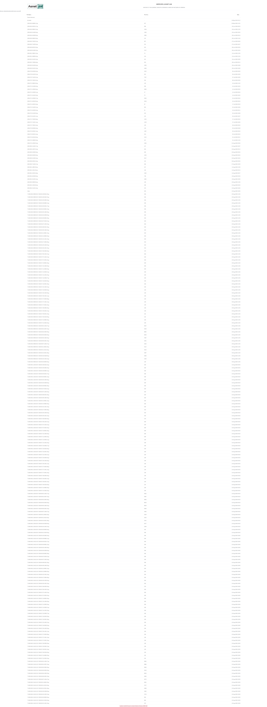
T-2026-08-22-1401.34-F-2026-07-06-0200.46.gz (38, 586)
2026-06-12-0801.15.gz (32, 53)
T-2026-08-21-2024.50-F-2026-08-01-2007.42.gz (38, 496)
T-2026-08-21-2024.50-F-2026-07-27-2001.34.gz (38, 472)
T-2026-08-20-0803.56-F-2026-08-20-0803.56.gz (38, 361)
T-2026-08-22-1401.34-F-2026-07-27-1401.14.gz (38, 637)
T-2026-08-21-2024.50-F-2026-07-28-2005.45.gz (38, 475)
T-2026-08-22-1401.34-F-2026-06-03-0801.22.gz (38, 544)
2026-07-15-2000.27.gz (32, 98)
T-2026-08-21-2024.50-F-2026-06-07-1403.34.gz (38, 391)
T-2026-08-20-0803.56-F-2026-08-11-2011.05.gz (38, 349)
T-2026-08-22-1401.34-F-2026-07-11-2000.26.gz (38, 604)
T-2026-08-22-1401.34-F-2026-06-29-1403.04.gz (38, 580)
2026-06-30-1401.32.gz (32, 68)
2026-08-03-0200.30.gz (32, 155)
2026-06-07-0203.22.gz (32, 41)
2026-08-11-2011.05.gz (32, 170)
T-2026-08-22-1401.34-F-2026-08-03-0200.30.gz (38, 670)
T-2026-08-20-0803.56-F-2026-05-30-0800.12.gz (38, 203)
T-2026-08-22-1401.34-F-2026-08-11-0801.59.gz (38, 682)
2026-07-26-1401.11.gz (32, 116)
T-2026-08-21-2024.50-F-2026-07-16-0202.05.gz (38, 448)
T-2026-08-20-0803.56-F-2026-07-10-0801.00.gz (38, 263)
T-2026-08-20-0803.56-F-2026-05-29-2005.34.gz (38, 200)
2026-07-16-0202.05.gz (32, 101)
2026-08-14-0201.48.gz (32, 173)
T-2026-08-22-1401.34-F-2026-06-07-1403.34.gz (38, 559)
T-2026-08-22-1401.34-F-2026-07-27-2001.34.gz (38, 640)
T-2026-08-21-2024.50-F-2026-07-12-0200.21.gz (38, 439)
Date (238, 14)
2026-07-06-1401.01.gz (32, 74)
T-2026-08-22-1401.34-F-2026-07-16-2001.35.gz (38, 619)
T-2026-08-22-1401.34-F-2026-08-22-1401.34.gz (38, 703)
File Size (146, 14)
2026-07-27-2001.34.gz (32, 125)
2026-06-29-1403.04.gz (32, 65)
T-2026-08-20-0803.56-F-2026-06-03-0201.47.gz (38, 206)
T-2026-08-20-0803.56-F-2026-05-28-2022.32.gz (38, 197)
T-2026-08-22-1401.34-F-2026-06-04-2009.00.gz (38, 550)
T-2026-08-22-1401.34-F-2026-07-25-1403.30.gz (38, 628)
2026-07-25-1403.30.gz (32, 113)
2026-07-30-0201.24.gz (32, 134)
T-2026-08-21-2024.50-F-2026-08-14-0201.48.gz (38, 520)
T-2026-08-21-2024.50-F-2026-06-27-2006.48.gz (38, 409)
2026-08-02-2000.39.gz (32, 152)
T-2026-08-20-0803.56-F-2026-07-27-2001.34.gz (38, 304)
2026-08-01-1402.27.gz (32, 146)
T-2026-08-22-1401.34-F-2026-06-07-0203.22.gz (38, 556)
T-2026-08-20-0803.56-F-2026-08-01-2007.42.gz (38, 328)
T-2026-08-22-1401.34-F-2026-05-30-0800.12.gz (38, 538)
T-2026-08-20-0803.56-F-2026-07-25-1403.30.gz (38, 292)
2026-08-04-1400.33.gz (32, 158)
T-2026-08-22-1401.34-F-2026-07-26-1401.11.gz (38, 631)
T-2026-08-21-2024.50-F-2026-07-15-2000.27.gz (38, 445)
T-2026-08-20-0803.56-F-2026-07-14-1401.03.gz (38, 274)
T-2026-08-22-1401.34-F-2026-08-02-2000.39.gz (38, 667)
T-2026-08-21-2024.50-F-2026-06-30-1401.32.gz (38, 415)
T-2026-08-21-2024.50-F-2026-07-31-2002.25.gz (38, 490)
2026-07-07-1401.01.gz (32, 77)
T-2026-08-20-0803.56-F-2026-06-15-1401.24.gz (38, 239)
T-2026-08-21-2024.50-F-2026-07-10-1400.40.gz (38, 433)
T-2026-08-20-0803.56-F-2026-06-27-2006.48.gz (38, 242)
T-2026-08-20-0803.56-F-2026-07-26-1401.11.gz (38, 295)
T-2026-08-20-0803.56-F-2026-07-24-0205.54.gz (38, 289)
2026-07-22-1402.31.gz (32, 107)
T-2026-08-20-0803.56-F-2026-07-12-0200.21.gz (38, 271)
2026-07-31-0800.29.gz (32, 140)
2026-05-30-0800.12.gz (32, 23)
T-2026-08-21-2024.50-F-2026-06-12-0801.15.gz (38, 400)
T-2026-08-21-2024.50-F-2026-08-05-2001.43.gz (38, 508)
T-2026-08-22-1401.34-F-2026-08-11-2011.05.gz (38, 685)
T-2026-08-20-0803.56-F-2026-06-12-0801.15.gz (38, 233)
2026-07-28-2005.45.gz (32, 128)
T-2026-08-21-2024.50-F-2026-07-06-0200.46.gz (38, 418)
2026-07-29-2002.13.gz (32, 131)
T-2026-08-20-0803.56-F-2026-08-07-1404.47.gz (38, 343)
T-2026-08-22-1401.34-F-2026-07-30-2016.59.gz (38, 652)
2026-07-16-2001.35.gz (32, 104)
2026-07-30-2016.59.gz (32, 137)
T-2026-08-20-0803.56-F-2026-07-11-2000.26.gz (38, 268)
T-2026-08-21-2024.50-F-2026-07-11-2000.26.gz (38, 436)
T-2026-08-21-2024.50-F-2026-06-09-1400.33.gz (38, 397)
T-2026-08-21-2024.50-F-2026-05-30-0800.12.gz (38, 370)
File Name (29, 14)
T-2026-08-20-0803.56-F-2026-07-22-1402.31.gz (38, 286)
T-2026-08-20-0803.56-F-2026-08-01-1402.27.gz (38, 325)
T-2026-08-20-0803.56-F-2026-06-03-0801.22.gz (38, 209)
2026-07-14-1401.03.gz (32, 95)
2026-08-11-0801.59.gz (32, 167)
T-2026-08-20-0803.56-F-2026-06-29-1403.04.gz (38, 245)
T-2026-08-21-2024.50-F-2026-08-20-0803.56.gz (38, 529)
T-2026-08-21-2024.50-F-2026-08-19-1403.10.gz (38, 526)
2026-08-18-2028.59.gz (32, 176)
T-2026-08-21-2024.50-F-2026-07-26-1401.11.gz (38, 463)
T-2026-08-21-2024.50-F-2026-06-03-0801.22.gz (38, 376)
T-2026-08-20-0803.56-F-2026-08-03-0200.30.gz (38, 334)
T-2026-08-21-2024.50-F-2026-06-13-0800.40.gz (38, 403)
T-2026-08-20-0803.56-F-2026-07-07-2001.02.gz (38, 260)
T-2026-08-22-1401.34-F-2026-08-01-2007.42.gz (38, 664)
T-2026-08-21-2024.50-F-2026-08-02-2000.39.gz (38, 499)
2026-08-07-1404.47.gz (32, 164)
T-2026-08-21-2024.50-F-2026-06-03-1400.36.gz (38, 379)
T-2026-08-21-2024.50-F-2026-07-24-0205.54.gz (38, 457)
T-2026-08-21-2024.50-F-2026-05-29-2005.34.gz (38, 367)
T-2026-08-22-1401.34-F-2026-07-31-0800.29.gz (38, 655)
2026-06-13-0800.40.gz (32, 56)
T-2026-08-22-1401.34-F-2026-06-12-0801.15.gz (38, 568)
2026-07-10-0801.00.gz (32, 83)
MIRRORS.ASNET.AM (164, 4)
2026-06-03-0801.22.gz (32, 29)
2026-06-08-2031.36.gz (32, 47)
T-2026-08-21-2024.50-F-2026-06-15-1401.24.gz (38, 406)
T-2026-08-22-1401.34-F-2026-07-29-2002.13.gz (38, 646)
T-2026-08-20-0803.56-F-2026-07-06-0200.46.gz (38, 251)
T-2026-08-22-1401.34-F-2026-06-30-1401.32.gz (38, 583)
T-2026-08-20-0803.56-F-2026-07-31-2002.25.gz (38, 322)
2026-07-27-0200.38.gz (32, 119)
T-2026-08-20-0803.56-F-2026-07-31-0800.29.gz (38, 319)
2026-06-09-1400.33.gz (32, 50)
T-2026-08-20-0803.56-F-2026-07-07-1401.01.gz (38, 257)
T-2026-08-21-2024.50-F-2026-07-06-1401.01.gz (38, 421)
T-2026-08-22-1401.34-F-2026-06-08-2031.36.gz (38, 562)
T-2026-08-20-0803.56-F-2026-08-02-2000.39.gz (38, 331)
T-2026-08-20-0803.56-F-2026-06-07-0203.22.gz (38, 221)
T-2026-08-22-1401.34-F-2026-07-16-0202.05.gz (38, 616)
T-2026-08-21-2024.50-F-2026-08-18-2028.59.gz (38, 523)
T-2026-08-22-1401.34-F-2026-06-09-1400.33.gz (38, 565)
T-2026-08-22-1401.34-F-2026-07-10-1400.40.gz (38, 601)
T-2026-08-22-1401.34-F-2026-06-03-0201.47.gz (38, 541)
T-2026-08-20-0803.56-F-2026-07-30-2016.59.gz (38, 316)
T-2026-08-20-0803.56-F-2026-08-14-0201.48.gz (38, 352)
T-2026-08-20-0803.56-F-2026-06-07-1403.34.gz (38, 224)
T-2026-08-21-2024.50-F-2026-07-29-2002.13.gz (38, 478)
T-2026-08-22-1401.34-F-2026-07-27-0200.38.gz (38, 634)
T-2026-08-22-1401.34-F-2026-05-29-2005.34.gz (38, 535)
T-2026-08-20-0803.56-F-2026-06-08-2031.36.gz (38, 227)
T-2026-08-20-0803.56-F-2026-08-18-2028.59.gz (38, 355)
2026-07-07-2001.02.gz (32, 80)
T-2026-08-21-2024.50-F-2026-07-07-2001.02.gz (38, 427)
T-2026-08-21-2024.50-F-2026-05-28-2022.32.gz (38, 364)
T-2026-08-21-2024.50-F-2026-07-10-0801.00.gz (38, 430)
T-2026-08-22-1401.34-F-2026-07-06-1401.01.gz (38, 589)
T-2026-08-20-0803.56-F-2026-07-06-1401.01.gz (38, 254)
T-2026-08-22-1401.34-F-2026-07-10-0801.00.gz (38, 598)
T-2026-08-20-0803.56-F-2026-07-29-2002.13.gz (38, 310)
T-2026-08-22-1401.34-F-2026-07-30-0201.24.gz (38, 649)
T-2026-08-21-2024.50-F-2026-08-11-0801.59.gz (38, 514)
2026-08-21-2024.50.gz (32, 185)
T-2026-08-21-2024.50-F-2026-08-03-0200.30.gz (38, 502)
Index (28, 191)
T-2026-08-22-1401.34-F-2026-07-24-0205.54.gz (38, 625)
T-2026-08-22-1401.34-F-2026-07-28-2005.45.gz (38, 643)
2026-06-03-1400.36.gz (32, 32)
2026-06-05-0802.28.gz (32, 38)
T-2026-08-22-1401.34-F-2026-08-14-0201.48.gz (38, 688)
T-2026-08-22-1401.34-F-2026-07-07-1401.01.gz (38, 592)
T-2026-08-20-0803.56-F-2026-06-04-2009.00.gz (38, 215)
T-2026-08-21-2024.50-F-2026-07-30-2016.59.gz (38, 484)
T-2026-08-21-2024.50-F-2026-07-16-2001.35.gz (38, 451)
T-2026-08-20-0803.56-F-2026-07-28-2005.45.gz (38, 307)
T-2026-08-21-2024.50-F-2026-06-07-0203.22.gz (38, 388)
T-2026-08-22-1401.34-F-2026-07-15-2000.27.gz (38, 613)
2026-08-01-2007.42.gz (32, 149)
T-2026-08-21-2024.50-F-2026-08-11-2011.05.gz (38, 517)
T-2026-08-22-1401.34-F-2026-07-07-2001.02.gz (38, 595)
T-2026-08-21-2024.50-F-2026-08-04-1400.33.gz (38, 505)
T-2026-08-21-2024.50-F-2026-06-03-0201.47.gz (38, 373)
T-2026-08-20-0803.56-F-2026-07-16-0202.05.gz (38, 280)
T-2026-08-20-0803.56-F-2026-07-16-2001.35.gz (38, 283)
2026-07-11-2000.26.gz (32, 89)
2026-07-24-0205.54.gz (32, 110)
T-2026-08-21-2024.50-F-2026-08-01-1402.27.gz (38, 493)
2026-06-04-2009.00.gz (32, 35)
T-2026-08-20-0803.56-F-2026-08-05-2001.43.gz (38, 340)
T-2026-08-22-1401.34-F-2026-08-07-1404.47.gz (38, 679)
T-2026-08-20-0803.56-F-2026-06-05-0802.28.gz (38, 218)
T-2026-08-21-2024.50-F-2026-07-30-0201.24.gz (38, 481)
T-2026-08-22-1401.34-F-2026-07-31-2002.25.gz (38, 658)
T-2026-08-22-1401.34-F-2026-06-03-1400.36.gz (38, 547)
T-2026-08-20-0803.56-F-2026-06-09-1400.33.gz (38, 230)
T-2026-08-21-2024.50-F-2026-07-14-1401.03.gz (38, 442)
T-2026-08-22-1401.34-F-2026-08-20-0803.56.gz (38, 697)
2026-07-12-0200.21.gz (32, 92)
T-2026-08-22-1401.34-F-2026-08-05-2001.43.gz (38, 676)
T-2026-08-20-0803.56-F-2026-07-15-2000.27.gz (38, 277)
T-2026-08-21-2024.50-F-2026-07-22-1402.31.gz (38, 454)
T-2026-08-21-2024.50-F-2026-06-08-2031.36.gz (38, 394)
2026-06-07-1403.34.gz (32, 44)
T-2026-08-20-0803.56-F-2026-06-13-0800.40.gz (38, 236)
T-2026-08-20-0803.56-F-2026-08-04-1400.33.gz (38, 337)
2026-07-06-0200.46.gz (32, 71)
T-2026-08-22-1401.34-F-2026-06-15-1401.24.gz (38, 574)
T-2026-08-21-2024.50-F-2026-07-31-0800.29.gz (38, 487)
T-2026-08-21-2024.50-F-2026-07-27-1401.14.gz (38, 469)
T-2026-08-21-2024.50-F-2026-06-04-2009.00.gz (38, 382)
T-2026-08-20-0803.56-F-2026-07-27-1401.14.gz (38, 301)
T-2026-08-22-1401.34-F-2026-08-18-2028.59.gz (38, 691)
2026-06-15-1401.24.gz (32, 59)
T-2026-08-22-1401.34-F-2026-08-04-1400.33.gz (38, 673)
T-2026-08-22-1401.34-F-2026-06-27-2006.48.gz (38, 577)
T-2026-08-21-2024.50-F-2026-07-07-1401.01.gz (38, 424)
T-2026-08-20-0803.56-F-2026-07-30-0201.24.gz (38, 313)
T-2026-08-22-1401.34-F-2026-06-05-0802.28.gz (38, 553)
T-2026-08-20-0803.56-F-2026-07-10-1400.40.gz (38, 266)
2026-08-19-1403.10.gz (32, 179)
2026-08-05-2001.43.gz (32, 161)
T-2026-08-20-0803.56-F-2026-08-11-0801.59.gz (38, 346)
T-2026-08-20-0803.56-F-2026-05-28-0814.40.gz (38, 194)
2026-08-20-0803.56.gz (32, 182)
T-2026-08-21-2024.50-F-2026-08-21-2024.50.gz (38, 532)
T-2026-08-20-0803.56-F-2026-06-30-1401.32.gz (38, 248)
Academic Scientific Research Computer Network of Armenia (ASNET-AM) (133, 705)
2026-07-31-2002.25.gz (32, 143)
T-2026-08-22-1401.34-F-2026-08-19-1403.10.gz (38, 694)
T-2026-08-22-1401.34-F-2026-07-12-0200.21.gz (38, 607)
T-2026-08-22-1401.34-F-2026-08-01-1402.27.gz (38, 661)
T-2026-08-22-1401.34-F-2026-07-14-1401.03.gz (38, 610)
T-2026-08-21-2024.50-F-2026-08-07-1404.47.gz (38, 511)
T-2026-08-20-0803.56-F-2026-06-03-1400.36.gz (38, 212)
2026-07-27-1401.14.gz (32, 122)
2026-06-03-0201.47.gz (32, 26)
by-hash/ (29, 20)
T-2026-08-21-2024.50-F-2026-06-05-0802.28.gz (38, 385)
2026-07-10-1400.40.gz (32, 86)
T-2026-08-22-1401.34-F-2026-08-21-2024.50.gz (38, 700)
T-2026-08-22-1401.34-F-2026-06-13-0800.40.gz (38, 571)
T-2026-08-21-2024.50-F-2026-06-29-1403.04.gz (38, 412)
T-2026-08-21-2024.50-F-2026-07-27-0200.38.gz (38, 466)
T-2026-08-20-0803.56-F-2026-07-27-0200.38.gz (38, 298)
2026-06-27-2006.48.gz (32, 62)
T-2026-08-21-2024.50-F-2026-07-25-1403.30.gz (38, 460)
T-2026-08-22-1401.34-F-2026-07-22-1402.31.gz (38, 622)
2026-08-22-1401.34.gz (32, 188)
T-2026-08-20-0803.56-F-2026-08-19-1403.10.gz (38, 358)
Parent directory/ (31, 17)
